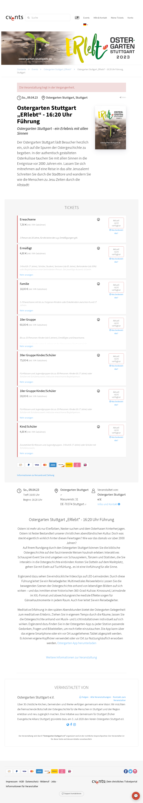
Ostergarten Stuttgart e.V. (35, 697)
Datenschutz (32, 781)
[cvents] (14, 17)
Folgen (84, 697)
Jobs (53, 781)
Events (35, 69)
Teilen (123, 97)
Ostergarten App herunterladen (76, 643)
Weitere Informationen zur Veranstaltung (71, 657)
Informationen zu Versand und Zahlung (35, 475)
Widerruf (44, 781)
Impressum (12, 781)
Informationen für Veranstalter (22, 786)
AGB (21, 781)
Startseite (21, 69)
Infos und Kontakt (107, 504)
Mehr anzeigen (26, 274)
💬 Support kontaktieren (71, 794)
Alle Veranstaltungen (100, 697)
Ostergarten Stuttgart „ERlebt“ (58, 69)
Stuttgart (79, 504)
